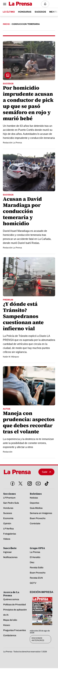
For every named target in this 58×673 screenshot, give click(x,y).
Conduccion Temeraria (26, 24)
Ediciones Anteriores (38, 639)
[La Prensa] (19, 472)
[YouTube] (37, 483)
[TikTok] (46, 483)
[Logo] (19, 4)
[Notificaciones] (45, 4)
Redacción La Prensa (12, 143)
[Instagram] (29, 483)
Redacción (7, 452)
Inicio (6, 24)
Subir (44, 471)
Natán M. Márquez (11, 357)
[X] (20, 483)
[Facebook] (12, 483)
